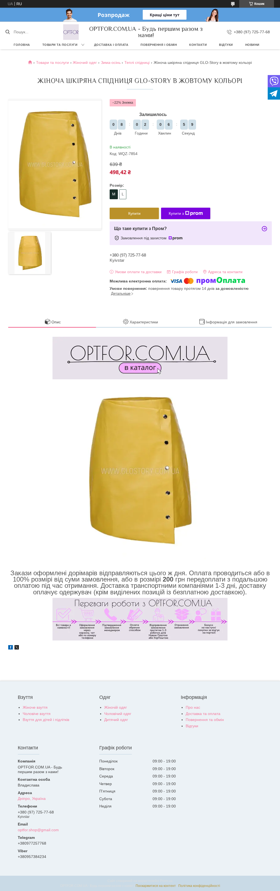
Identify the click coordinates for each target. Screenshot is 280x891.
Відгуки (226, 44)
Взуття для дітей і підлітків (46, 719)
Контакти (198, 44)
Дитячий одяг (116, 719)
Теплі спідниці (137, 62)
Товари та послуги (60, 44)
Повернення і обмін (159, 44)
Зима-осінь (111, 62)
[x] (16, 648)
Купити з (176, 213)
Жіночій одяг (115, 707)
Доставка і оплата (111, 44)
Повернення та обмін (205, 719)
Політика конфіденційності (199, 886)
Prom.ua (166, 881)
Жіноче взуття (35, 707)
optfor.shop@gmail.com (38, 830)
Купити (134, 213)
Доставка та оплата (203, 713)
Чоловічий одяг (117, 713)
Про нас (193, 707)
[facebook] (10, 648)
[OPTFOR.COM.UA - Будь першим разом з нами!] (71, 32)
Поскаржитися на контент (156, 886)
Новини (252, 44)
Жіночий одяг (85, 62)
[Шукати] (7, 32)
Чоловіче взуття (37, 713)
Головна (22, 44)
